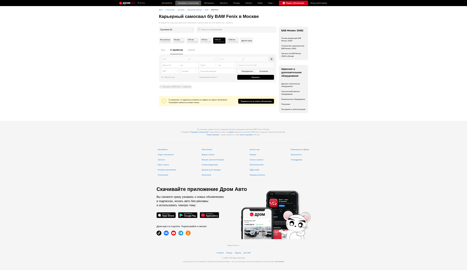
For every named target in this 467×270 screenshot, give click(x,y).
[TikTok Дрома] (159, 233)
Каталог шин (255, 149)
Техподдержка (296, 160)
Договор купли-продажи (211, 170)
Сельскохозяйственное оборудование (290, 92)
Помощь (229, 253)
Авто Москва (279, 261)
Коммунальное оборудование (293, 99)
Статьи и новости (256, 160)
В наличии (264, 71)
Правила (238, 253)
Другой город (246, 41)
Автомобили (167, 3)
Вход (318, 3)
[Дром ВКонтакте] (166, 233)
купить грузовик (246, 135)
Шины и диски (163, 165)
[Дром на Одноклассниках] (188, 233)
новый (230, 132)
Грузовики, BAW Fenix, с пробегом (176, 87)
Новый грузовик (213, 135)
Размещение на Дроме (300, 149)
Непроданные (247, 71)
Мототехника (207, 149)
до (220, 65)
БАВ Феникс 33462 (292, 30)
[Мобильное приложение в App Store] (166, 215)
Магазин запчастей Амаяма (213, 160)
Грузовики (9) (166, 30)
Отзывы (236, 3)
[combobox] (176, 30)
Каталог (249, 3)
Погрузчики (285, 104)
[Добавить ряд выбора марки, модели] (271, 59)
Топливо (185, 71)
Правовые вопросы (257, 175)
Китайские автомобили (167, 170)
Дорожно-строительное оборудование (290, 85)
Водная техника (208, 155)
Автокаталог (206, 175)
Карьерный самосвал (247, 65)
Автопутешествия (257, 165)
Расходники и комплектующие (293, 109)
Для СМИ (247, 253)
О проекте (220, 253)
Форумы (253, 155)
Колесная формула (208, 71)
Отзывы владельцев (210, 165)
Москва (142, 3)
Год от (203, 65)
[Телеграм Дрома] (180, 233)
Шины (260, 3)
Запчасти (223, 3)
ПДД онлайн (254, 170)
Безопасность (296, 155)
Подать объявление (166, 155)
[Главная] (127, 3)
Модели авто (232, 245)
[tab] (163, 51)
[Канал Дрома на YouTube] (173, 233)
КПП (164, 71)
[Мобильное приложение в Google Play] (187, 215)
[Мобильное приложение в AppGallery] (209, 215)
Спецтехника (163, 175)
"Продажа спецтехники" (199, 132)
